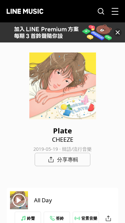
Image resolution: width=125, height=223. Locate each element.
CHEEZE (62, 139)
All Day (43, 200)
